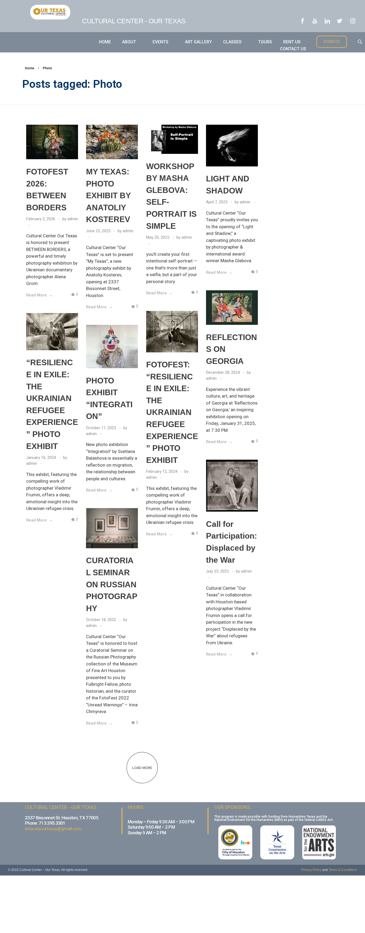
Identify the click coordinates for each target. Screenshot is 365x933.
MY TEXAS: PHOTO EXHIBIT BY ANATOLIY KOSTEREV (108, 195)
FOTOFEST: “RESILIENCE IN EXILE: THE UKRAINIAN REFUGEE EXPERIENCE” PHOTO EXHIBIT (172, 412)
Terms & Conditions (343, 870)
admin (72, 218)
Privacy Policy (311, 870)
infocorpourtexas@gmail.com (53, 828)
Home (29, 68)
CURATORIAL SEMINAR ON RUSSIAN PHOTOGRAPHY (111, 584)
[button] (331, 42)
